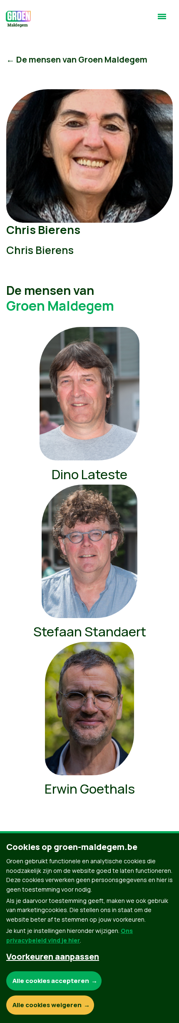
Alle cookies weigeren (47, 1004)
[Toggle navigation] (162, 20)
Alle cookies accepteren (50, 980)
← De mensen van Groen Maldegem (76, 59)
